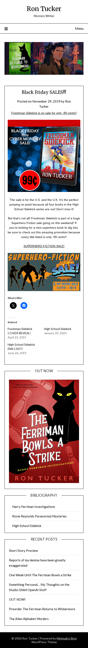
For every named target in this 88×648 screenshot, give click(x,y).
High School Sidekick (57, 329)
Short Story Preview (23, 550)
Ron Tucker (44, 9)
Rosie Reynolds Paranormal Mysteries (39, 516)
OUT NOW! (17, 599)
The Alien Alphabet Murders (29, 619)
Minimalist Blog (67, 638)
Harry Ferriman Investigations (33, 507)
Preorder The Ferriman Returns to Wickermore (42, 609)
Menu (79, 28)
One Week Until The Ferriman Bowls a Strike (40, 575)
